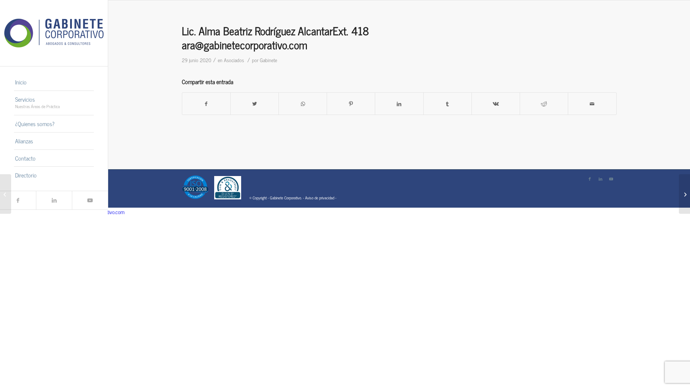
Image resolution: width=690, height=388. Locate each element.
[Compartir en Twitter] (255, 104)
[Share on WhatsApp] (303, 104)
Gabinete (268, 60)
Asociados (234, 60)
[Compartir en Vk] (496, 104)
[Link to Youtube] (90, 200)
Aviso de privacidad (319, 197)
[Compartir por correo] (592, 104)
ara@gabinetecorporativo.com (244, 45)
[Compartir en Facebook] (206, 104)
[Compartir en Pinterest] (351, 104)
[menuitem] (54, 82)
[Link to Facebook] (18, 200)
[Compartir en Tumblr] (448, 104)
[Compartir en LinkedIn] (399, 104)
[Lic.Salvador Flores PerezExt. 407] (5, 194)
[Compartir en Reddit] (544, 104)
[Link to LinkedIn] (54, 200)
